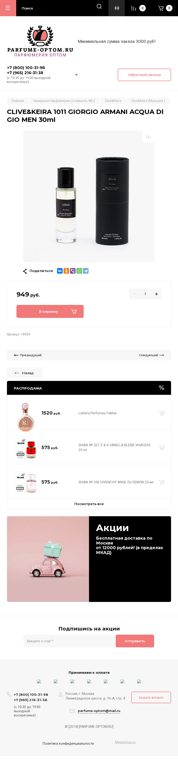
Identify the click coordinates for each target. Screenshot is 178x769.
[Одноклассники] (66, 271)
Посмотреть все (89, 504)
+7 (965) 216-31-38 (25, 72)
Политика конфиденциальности (68, 743)
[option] (89, 196)
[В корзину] (161, 413)
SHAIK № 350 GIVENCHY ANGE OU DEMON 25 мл (116, 482)
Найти (99, 6)
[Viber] (73, 271)
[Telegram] (86, 271)
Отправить (135, 641)
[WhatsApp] (79, 271)
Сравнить (149, 137)
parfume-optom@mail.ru (99, 711)
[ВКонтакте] (60, 271)
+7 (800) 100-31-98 (26, 67)
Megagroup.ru (125, 742)
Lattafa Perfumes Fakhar (98, 413)
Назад (28, 373)
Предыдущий (31, 355)
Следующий (148, 355)
